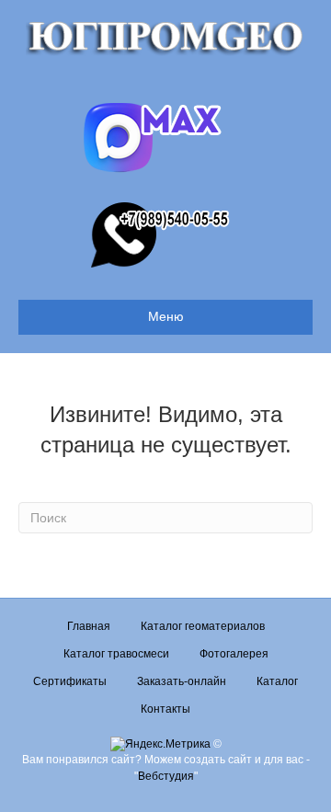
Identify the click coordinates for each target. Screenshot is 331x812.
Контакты (165, 709)
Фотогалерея (234, 653)
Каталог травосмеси (116, 653)
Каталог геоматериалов (203, 626)
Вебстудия (166, 776)
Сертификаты (70, 681)
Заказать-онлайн (181, 681)
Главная (88, 626)
